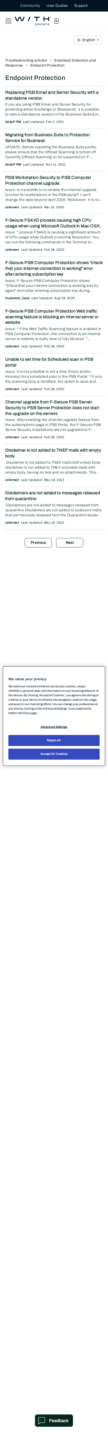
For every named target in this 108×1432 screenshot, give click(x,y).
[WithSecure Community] (33, 21)
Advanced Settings (54, 726)
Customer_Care (17, 298)
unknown (12, 207)
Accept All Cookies (54, 753)
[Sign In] (56, 21)
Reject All (54, 740)
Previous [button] (38, 543)
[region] (54, 716)
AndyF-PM (13, 122)
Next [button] (70, 543)
